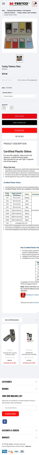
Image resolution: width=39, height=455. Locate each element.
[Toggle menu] (3, 4)
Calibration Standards (9, 13)
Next (37, 320)
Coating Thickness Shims (10, 15)
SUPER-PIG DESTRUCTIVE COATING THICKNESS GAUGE (29, 354)
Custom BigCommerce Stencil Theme (13, 446)
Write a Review (22, 80)
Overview (19, 130)
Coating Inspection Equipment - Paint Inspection (19, 10)
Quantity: (5, 104)
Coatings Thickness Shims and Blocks (26, 13)
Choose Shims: (7, 92)
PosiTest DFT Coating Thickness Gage (9, 353)
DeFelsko (4, 69)
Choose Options (10, 362)
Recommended (12, 320)
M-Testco (10, 444)
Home (3, 10)
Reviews (19, 136)
